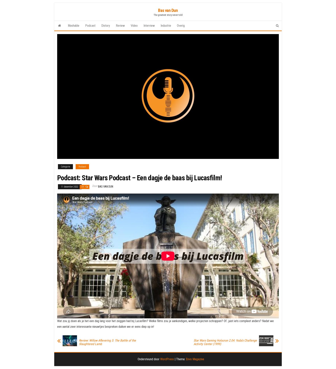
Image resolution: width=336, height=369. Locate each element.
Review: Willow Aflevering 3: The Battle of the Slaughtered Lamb (107, 342)
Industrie (166, 25)
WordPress (167, 359)
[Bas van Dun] (59, 26)
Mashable (73, 25)
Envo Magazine (195, 359)
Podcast (90, 25)
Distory (105, 25)
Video (134, 25)
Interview (149, 25)
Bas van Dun (168, 10)
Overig (181, 25)
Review (120, 25)
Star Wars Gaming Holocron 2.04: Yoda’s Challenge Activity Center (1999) (225, 342)
